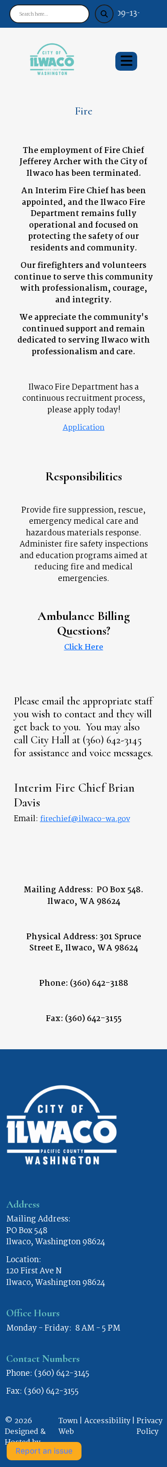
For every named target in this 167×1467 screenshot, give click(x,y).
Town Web (68, 1427)
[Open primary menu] (126, 61)
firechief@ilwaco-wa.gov (85, 819)
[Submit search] (104, 13)
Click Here (83, 647)
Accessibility (107, 1421)
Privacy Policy (150, 1427)
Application (84, 428)
